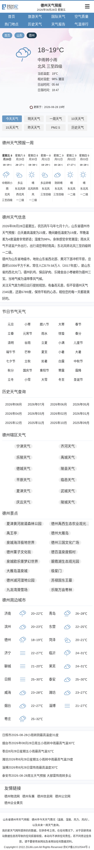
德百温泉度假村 (63, 552)
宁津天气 (23, 446)
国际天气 (58, 16)
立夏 (44, 342)
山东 (19, 35)
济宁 (7, 653)
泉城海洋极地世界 (21, 542)
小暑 (61, 352)
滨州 (7, 626)
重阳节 (44, 370)
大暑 (78, 352)
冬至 (61, 379)
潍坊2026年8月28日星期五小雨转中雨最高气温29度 (37, 759)
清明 (11, 342)
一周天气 (56, 119)
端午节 (10, 352)
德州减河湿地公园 (21, 580)
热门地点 (12, 24)
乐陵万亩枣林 (61, 590)
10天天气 (77, 119)
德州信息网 (44, 796)
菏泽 (52, 640)
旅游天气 (35, 16)
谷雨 (27, 342)
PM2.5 (55, 127)
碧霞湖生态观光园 (65, 561)
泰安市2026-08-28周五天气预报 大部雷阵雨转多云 (36, 775)
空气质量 (82, 16)
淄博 (52, 706)
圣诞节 (78, 379)
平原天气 (23, 480)
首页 (11, 16)
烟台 (7, 706)
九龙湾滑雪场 (17, 590)
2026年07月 (36, 404)
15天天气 (12, 127)
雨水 (44, 333)
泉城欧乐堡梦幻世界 (22, 561)
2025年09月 (81, 423)
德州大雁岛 (60, 533)
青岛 (52, 613)
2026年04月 (13, 413)
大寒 (61, 324)
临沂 (52, 653)
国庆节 (27, 370)
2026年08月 (13, 404)
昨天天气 (34, 127)
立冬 (11, 379)
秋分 (11, 370)
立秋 (27, 361)
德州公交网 (62, 796)
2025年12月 (13, 423)
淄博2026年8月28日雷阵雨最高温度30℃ (30, 767)
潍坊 (52, 692)
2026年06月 (58, 404)
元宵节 (27, 333)
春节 (78, 324)
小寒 (27, 324)
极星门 (56, 571)
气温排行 (82, 24)
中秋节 (78, 361)
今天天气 (12, 119)
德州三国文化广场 (65, 542)
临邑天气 (68, 480)
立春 (11, 333)
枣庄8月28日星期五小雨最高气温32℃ (28, 751)
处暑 (44, 361)
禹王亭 (12, 533)
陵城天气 (68, 502)
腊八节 (44, 324)
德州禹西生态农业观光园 (70, 524)
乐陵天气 (23, 457)
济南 (7, 613)
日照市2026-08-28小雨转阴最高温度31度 (30, 735)
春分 (78, 333)
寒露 (61, 370)
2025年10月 (58, 423)
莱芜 (52, 666)
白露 (61, 361)
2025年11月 (36, 423)
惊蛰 (61, 333)
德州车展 (28, 796)
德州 (32, 35)
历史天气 (35, 24)
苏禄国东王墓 (61, 580)
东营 (52, 626)
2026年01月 (81, 413)
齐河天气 (68, 446)
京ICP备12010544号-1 (76, 847)
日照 (7, 679)
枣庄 (7, 719)
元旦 (11, 324)
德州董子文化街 (19, 552)
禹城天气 (68, 457)
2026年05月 (81, 404)
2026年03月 (36, 413)
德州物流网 (12, 796)
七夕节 (10, 361)
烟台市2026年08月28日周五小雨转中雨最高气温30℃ (38, 743)
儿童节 (78, 342)
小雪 (27, 379)
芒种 (27, 352)
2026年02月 (58, 413)
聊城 (7, 666)
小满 (61, 342)
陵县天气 (68, 468)
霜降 (78, 370)
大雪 (44, 379)
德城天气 (23, 468)
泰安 (52, 679)
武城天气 (68, 491)
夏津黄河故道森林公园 (24, 524)
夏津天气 (23, 491)
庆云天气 (23, 502)
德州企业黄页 (13, 803)
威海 (7, 692)
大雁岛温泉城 (17, 571)
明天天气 (34, 119)
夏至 (44, 352)
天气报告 (58, 24)
